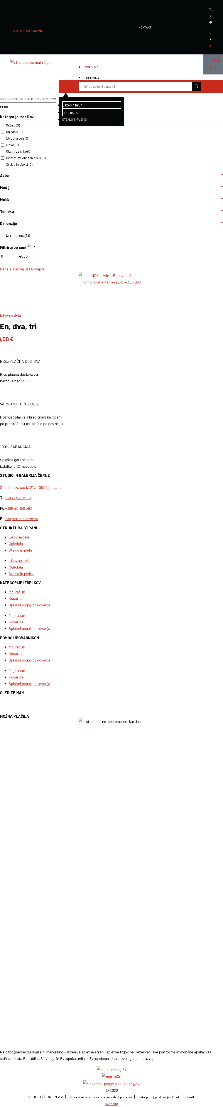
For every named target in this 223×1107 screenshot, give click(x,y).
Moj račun (17, 591)
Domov (4, 99)
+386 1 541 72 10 (18, 497)
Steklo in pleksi (74, 119)
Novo (12, 145)
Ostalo (13, 125)
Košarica (16, 598)
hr (211, 22)
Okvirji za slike (18, 151)
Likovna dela (73, 105)
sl (211, 9)
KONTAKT (145, 27)
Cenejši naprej (12, 269)
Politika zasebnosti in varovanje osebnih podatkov (100, 1097)
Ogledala (70, 113)
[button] (66, 86)
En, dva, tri (18, 326)
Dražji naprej (35, 269)
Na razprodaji (18, 235)
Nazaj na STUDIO (26, 30)
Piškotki (189, 1097)
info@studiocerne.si (21, 518)
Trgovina (91, 67)
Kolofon (177, 1097)
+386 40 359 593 (18, 508)
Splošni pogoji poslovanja (29, 604)
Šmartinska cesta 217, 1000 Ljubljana (30, 487)
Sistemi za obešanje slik (26, 158)
